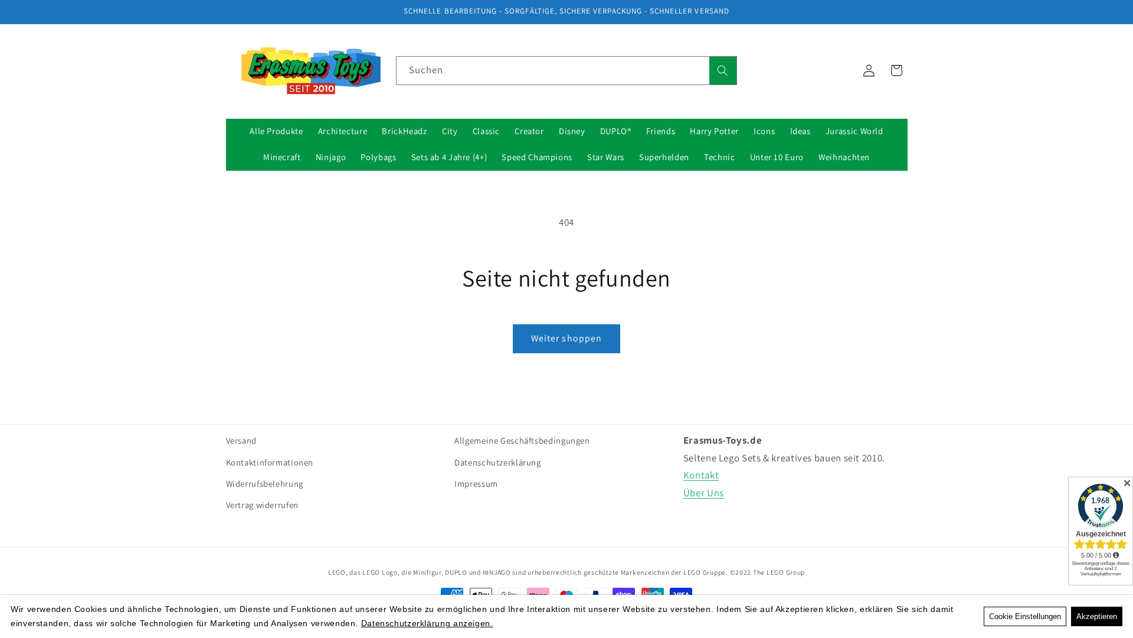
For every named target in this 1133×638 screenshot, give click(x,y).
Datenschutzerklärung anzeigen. (427, 623)
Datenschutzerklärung (497, 462)
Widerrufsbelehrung (264, 483)
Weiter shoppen (566, 338)
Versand (241, 440)
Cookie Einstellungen (1025, 616)
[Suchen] (722, 70)
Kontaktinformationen (270, 462)
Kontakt (701, 474)
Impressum (476, 483)
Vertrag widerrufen (262, 504)
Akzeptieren (1096, 616)
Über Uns (703, 492)
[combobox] (566, 70)
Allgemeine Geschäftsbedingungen (522, 440)
